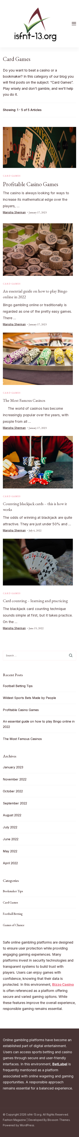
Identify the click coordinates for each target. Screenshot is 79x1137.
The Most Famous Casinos (24, 400)
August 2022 (12, 815)
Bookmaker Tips (13, 891)
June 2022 (10, 839)
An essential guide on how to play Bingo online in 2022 (39, 724)
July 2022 (10, 827)
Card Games (12, 175)
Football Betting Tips (18, 686)
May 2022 (10, 851)
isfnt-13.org (34, 1114)
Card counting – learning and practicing (35, 600)
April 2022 (10, 863)
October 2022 (13, 791)
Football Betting (13, 914)
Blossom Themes (59, 1119)
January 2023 (13, 767)
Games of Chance (13, 925)
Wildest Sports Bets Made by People (29, 698)
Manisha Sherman (14, 212)
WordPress (27, 1125)
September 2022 (15, 803)
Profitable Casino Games (30, 184)
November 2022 (14, 779)
